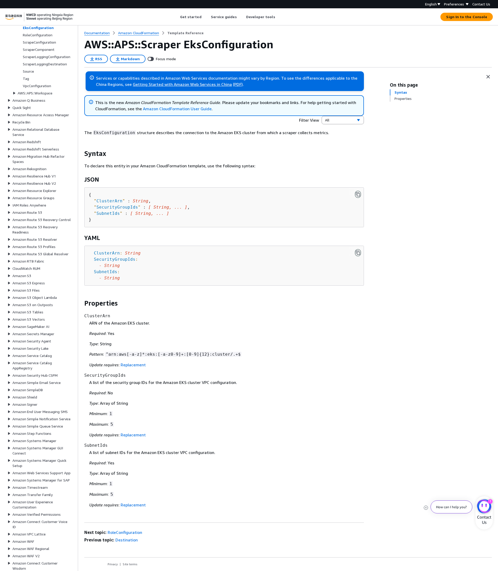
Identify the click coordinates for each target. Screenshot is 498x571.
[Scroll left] (176, 17)
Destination (126, 539)
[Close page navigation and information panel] (488, 77)
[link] (185, 33)
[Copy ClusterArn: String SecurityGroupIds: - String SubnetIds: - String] (358, 252)
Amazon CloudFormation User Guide (177, 108)
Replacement (133, 364)
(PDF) (238, 84)
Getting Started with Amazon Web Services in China (182, 84)
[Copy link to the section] (80, 153)
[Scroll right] (279, 17)
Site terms (130, 564)
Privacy (113, 564)
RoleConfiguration (125, 532)
